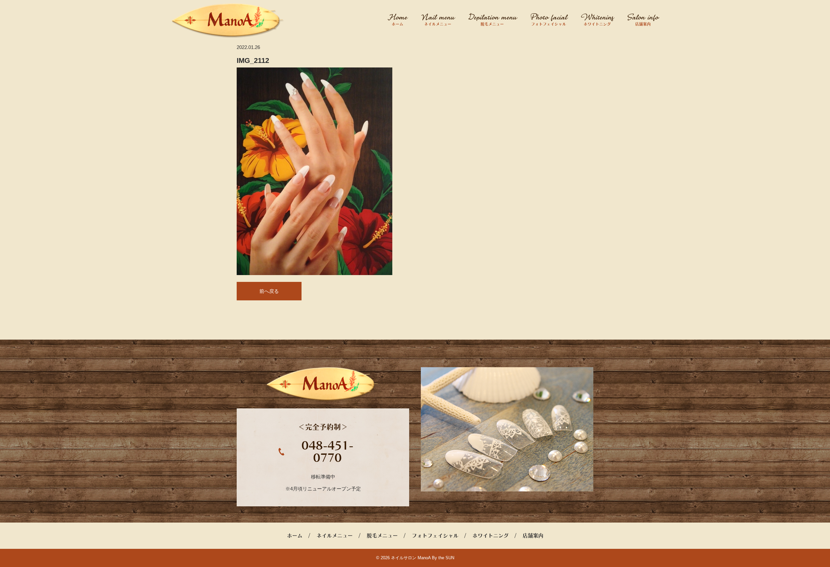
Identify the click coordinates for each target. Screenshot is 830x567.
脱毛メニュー (492, 24)
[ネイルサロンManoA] (228, 20)
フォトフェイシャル (548, 24)
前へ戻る (269, 291)
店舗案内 (643, 24)
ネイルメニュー (437, 24)
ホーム (397, 24)
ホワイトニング (597, 24)
